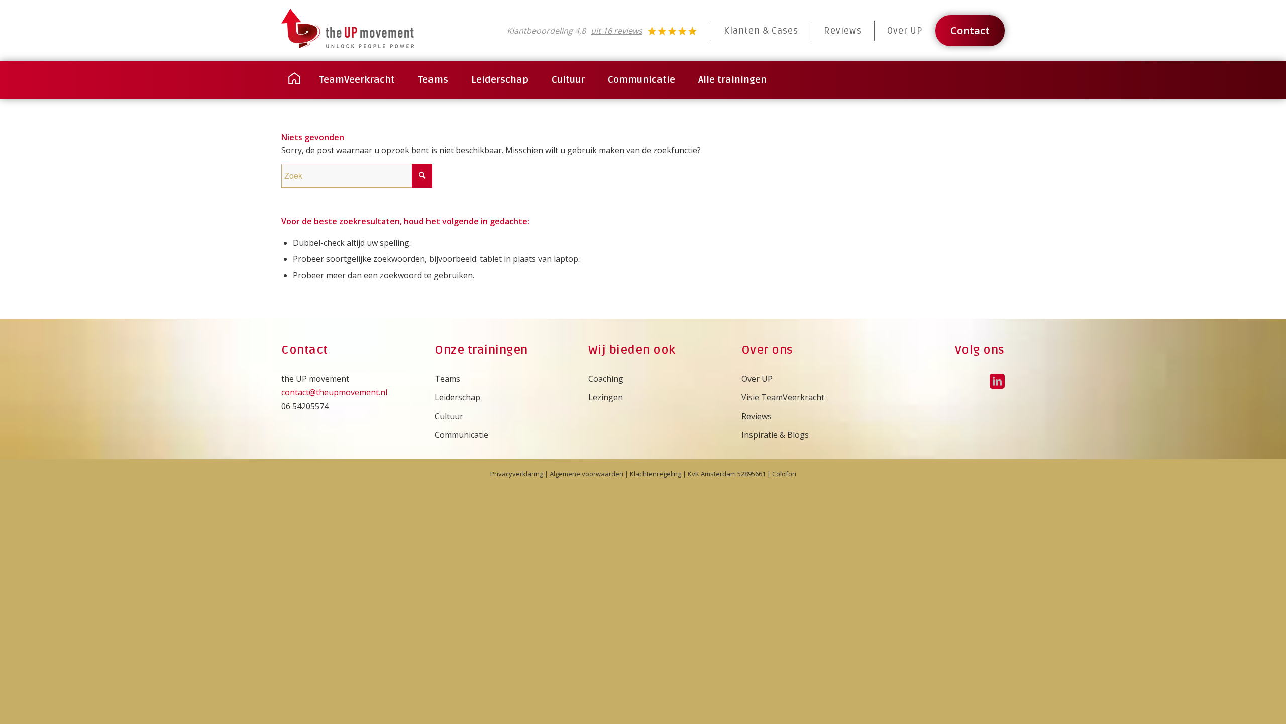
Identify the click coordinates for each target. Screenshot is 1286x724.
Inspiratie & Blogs (775, 434)
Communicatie (461, 434)
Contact (970, 30)
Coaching (605, 378)
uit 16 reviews (616, 31)
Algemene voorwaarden (586, 473)
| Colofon (781, 473)
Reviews (843, 30)
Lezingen (605, 397)
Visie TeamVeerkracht (782, 397)
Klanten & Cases (761, 30)
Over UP (905, 30)
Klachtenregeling (655, 473)
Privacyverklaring (516, 473)
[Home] (294, 80)
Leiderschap (457, 397)
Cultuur (449, 416)
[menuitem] (294, 80)
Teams (447, 378)
